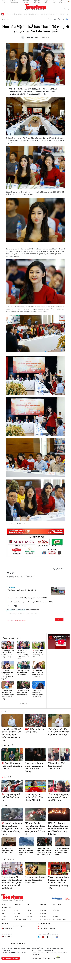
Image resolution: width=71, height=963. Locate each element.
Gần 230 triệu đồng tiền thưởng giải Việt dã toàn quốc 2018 (31, 602)
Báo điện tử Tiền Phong (35, 7)
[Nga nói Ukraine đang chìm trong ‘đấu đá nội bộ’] (8, 841)
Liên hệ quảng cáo (44, 923)
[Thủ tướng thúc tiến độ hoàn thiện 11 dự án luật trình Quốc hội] (59, 720)
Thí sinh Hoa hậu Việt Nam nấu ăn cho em (23, 692)
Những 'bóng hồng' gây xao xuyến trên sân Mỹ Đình (58, 797)
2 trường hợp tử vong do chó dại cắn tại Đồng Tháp (35, 880)
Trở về (3, 69)
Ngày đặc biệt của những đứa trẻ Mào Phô (23, 673)
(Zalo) (50, 926)
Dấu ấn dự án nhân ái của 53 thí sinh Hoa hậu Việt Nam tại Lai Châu (23, 655)
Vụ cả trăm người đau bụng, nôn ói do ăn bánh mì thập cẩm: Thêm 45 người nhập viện (58, 882)
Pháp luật (49, 14)
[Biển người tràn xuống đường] (35, 720)
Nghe (3, 50)
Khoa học (43, 916)
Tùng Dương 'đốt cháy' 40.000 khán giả (10, 797)
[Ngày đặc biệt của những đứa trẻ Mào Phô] (23, 665)
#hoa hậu (30, 577)
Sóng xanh (19, 14)
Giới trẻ (43, 14)
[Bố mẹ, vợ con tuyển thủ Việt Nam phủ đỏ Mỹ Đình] (35, 786)
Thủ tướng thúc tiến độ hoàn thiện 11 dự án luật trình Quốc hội (59, 732)
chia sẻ (50, 19)
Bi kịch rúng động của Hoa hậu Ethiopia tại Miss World (38, 693)
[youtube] (68, 1)
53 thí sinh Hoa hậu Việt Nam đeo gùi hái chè (38, 654)
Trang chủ (2, 14)
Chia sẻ (3, 55)
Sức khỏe (31, 14)
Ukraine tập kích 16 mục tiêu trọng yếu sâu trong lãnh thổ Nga (26, 851)
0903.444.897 (7, 936)
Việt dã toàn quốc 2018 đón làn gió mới (22, 590)
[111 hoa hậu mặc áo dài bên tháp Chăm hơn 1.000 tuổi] (38, 665)
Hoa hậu (5, 19)
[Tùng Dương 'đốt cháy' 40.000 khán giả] (12, 786)
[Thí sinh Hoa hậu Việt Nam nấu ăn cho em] (23, 685)
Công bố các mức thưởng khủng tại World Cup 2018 (28, 598)
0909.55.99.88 (44, 926)
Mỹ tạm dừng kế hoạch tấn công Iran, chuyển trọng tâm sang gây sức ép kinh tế (35, 828)
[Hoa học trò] (67, 899)
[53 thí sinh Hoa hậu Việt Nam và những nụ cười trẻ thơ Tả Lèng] (7, 685)
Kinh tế (13, 14)
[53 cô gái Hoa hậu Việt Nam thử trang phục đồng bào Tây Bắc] (7, 645)
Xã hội (7, 14)
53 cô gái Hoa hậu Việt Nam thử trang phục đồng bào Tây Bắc (7, 655)
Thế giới (37, 14)
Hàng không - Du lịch (20, 919)
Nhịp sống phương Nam (59, 919)
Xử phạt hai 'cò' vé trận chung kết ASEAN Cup (56, 766)
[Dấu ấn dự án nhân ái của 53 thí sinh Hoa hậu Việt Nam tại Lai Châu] (23, 645)
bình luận (62, 19)
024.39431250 (7, 928)
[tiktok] (48, 937)
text (54, 19)
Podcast (43, 904)
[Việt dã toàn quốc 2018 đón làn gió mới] (58, 591)
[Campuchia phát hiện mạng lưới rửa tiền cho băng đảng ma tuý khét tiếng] (44, 841)
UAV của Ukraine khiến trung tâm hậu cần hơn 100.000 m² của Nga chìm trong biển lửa (58, 828)
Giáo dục (29, 916)
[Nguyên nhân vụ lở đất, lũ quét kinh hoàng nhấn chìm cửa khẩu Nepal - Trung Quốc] (12, 814)
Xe (67, 14)
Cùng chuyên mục (11, 638)
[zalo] (53, 937)
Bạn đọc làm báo (11, 958)
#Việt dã (10, 577)
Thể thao (55, 14)
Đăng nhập (9, 610)
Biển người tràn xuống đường (35, 730)
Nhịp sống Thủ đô (45, 919)
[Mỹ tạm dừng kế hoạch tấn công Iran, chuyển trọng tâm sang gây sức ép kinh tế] (35, 814)
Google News (66, 19)
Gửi (59, 619)
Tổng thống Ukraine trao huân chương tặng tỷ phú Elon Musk (62, 851)
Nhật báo (17, 904)
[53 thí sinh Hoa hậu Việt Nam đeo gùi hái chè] (38, 645)
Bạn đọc (3, 919)
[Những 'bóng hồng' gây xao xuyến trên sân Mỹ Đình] (59, 786)
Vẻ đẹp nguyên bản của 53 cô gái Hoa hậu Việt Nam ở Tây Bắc (7, 675)
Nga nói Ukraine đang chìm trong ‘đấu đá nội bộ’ (7, 850)
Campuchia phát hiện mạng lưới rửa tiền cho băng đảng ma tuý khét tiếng (44, 851)
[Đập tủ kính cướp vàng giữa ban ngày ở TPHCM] (12, 754)
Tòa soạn (4, 923)
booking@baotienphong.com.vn (48, 928)
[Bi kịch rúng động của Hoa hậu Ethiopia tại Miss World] (38, 685)
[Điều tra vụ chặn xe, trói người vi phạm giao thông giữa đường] (35, 754)
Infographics (6, 907)
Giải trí (7, 776)
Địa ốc (25, 14)
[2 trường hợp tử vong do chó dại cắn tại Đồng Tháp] (35, 868)
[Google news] (58, 937)
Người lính (62, 14)
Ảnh (28, 904)
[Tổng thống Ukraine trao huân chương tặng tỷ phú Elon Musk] (62, 841)
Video (3, 904)
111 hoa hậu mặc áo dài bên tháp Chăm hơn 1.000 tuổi (37, 674)
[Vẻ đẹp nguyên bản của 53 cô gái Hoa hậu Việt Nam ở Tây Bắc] (7, 665)
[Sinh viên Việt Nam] (57, 899)
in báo (58, 19)
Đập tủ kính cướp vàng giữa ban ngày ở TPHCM (11, 766)
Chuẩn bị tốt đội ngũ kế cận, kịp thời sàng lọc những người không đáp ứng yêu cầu (11, 734)
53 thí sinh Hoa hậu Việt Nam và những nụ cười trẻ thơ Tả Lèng (7, 694)
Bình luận (3, 65)
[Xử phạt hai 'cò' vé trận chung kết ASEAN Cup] (59, 754)
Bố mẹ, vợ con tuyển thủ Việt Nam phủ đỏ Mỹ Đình (34, 797)
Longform (57, 904)
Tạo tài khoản (21, 610)
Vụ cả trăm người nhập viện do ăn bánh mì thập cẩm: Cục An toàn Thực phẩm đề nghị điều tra (11, 882)
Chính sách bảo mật (18, 943)
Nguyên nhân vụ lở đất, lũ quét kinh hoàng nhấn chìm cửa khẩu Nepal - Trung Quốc (12, 828)
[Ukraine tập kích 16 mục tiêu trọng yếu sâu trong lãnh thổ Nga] (26, 841)
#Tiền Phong (19, 577)
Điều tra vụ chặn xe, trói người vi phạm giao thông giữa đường (34, 767)
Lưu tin (3, 60)
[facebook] (65, 1)
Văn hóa (3, 916)
